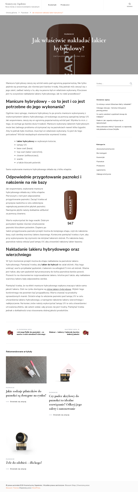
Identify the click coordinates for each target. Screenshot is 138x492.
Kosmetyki (52, 5)
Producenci (65, 5)
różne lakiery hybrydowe (59, 289)
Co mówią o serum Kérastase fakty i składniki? (113, 104)
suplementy (101, 170)
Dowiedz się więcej (18, 401)
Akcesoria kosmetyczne (105, 149)
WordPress (36, 488)
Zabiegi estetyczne (103, 174)
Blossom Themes (12, 488)
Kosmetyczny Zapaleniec (15, 4)
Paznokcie (69, 34)
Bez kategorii (101, 153)
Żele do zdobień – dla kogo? (24, 463)
